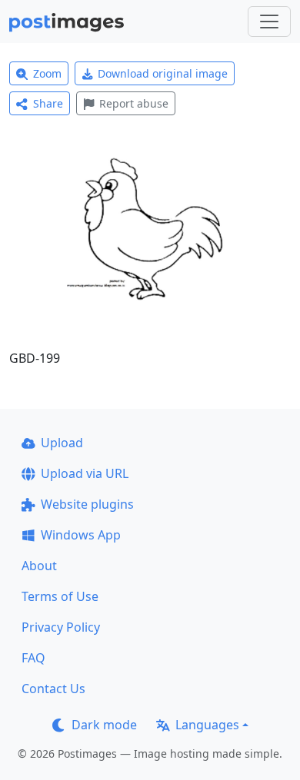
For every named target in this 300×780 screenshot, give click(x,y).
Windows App (81, 534)
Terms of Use (60, 596)
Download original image (163, 73)
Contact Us (53, 688)
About (39, 565)
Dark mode (104, 724)
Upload (62, 442)
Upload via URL (84, 473)
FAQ (33, 657)
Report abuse (133, 103)
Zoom (47, 73)
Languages (207, 724)
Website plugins (87, 504)
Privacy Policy (61, 627)
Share (48, 103)
